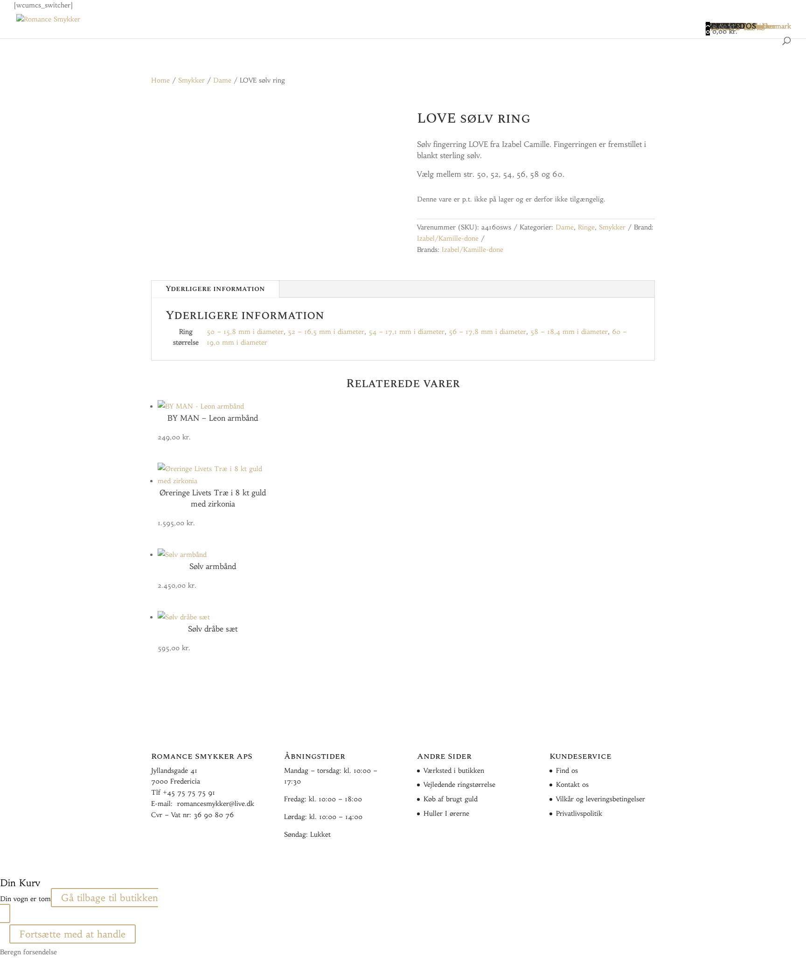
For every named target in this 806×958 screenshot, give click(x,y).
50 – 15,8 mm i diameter (245, 331)
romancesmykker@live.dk (215, 803)
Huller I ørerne (446, 813)
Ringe (586, 227)
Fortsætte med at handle (72, 934)
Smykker (191, 80)
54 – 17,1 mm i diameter (406, 331)
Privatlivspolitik (579, 813)
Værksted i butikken (454, 770)
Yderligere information (215, 288)
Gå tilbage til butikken (109, 897)
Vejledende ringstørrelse (459, 784)
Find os (567, 770)
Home (160, 80)
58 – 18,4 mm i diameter (569, 331)
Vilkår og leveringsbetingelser (600, 799)
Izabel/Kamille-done (448, 238)
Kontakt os (572, 784)
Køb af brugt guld (451, 799)
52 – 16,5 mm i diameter (326, 331)
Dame (222, 80)
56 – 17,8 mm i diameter (487, 331)
